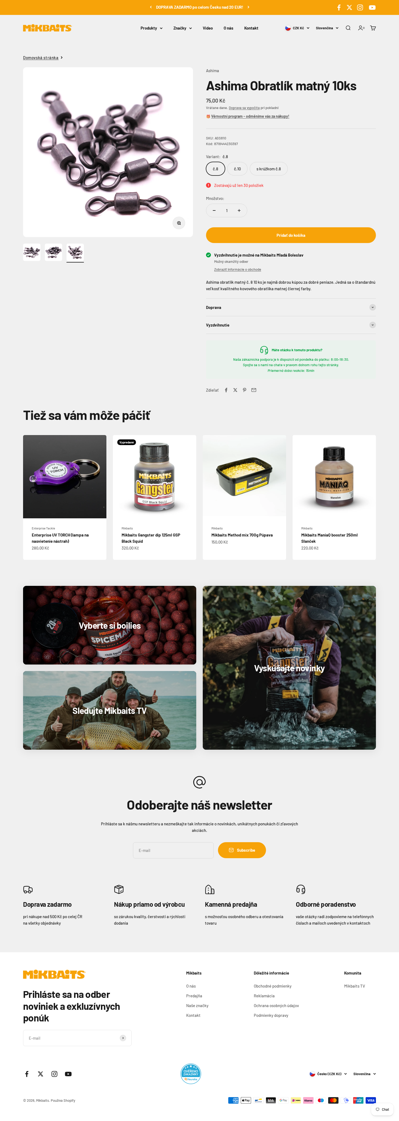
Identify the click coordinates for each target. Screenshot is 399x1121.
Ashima (212, 70)
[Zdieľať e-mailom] (253, 390)
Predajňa (194, 995)
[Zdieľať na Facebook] (226, 390)
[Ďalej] (248, 7)
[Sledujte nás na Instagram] (360, 7)
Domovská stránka (41, 57)
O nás (228, 27)
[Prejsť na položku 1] (31, 253)
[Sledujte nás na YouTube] (371, 7)
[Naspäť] (151, 7)
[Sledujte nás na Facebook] (339, 7)
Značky (179, 27)
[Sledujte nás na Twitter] (349, 7)
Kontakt (251, 27)
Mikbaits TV (354, 985)
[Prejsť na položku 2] (53, 253)
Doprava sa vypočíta (244, 108)
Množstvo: (215, 198)
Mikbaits (127, 528)
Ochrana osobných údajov (276, 1005)
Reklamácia (264, 995)
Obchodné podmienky (273, 985)
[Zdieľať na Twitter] (235, 390)
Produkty (149, 27)
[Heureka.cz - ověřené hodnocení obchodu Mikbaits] (190, 1073)
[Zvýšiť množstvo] (239, 210)
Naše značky (197, 1005)
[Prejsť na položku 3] (75, 253)
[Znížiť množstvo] (214, 210)
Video (208, 27)
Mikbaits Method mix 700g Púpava (242, 534)
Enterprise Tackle (43, 528)
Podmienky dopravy (271, 1015)
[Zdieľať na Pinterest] (244, 390)
